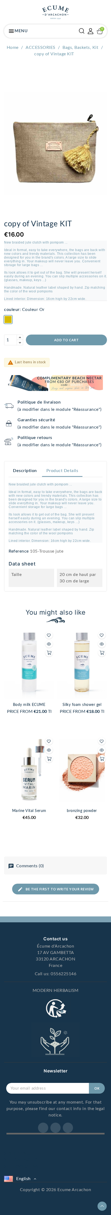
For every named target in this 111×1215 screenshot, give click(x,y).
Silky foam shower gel (82, 705)
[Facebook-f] (43, 1128)
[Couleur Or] (8, 320)
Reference (19, 551)
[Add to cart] (49, 653)
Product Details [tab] (62, 471)
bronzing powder (82, 811)
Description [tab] (25, 471)
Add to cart (66, 340)
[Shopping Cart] (100, 31)
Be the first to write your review (59, 889)
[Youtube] (68, 1128)
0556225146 (63, 974)
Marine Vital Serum (29, 811)
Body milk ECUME (29, 705)
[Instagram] (55, 1128)
